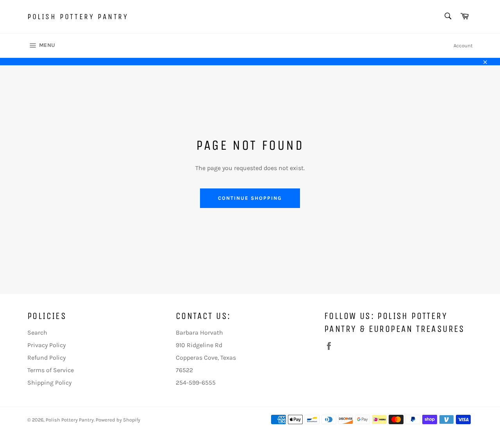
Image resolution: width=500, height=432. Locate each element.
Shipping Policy (49, 382)
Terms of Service (50, 370)
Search (37, 332)
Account (463, 45)
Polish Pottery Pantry (78, 16)
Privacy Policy (46, 345)
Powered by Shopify (118, 420)
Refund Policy (46, 357)
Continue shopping (250, 198)
